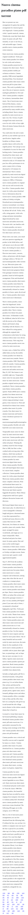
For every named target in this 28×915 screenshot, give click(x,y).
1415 (23, 893)
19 (3, 913)
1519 (4, 893)
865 (13, 893)
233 (12, 900)
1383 (16, 900)
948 (9, 893)
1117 (8, 904)
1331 (22, 900)
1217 (7, 913)
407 (8, 902)
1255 (22, 897)
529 (8, 911)
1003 (17, 897)
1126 (18, 911)
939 (3, 895)
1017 (18, 904)
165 (23, 911)
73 (12, 906)
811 (3, 902)
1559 (18, 893)
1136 (13, 904)
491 (3, 897)
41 (16, 902)
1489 (22, 908)
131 (12, 897)
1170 (12, 908)
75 (7, 900)
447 (8, 897)
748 (7, 908)
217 (21, 902)
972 (3, 906)
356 (3, 900)
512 (17, 908)
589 (3, 904)
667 (8, 906)
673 (8, 895)
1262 (22, 906)
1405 (13, 911)
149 (12, 913)
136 (23, 904)
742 (17, 895)
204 (12, 895)
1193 (4, 911)
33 (3, 908)
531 (12, 902)
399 (21, 895)
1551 (16, 906)
